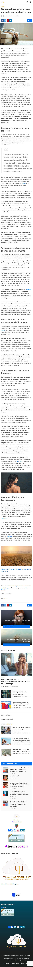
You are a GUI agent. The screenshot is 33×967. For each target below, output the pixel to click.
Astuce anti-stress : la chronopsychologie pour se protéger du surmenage (15, 681)
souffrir (28, 289)
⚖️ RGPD (12, 963)
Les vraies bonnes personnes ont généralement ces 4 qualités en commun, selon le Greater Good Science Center (18, 803)
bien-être (19, 461)
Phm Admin (9, 15)
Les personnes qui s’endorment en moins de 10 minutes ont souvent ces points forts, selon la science (19, 785)
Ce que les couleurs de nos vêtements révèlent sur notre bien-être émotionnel (21, 703)
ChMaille (5, 686)
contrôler (9, 536)
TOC (24, 183)
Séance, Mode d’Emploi (23, 963)
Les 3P (2, 6)
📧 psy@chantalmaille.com (8, 904)
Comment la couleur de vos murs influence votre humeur (21, 750)
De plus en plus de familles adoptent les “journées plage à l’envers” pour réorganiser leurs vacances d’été (20, 769)
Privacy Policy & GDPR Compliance (10, 884)
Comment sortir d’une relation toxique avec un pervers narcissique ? (21, 729)
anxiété (4, 518)
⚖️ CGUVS (6, 963)
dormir (3, 330)
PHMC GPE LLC (25, 960)
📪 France (3, 907)
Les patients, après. (15, 776)
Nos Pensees (17, 696)
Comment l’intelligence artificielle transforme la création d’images (19, 692)
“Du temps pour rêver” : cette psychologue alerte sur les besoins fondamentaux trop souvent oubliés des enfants (19, 794)
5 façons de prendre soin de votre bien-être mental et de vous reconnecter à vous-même (21, 740)
